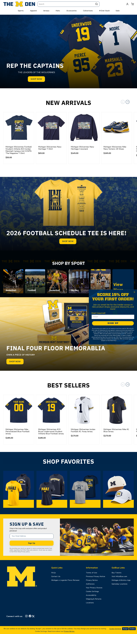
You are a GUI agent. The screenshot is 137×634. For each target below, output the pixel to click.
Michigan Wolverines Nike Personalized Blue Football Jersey (18, 431)
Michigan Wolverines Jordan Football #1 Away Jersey (83, 430)
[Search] (96, 4)
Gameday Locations (119, 584)
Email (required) (98, 313)
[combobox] (68, 4)
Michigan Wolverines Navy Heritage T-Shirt (49, 148)
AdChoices (90, 584)
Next (128, 102)
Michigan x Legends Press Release (65, 580)
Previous (123, 102)
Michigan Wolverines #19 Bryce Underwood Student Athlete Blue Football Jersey (51, 431)
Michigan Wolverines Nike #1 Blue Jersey (116, 430)
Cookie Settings (92, 591)
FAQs (53, 573)
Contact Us (55, 576)
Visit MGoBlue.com (119, 576)
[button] (132, 4)
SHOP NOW (36, 79)
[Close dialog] (134, 292)
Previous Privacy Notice (95, 576)
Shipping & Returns (93, 599)
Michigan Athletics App (121, 580)
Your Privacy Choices (94, 588)
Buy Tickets (116, 573)
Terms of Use (91, 573)
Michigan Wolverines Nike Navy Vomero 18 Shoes (114, 148)
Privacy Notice (92, 580)
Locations (90, 603)
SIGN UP (113, 323)
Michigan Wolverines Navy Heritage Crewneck (82, 148)
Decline (132, 629)
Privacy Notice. (69, 631)
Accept (125, 629)
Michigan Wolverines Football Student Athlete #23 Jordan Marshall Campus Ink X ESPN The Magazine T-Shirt (19, 150)
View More (123, 286)
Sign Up (31, 543)
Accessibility (91, 595)
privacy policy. (121, 340)
